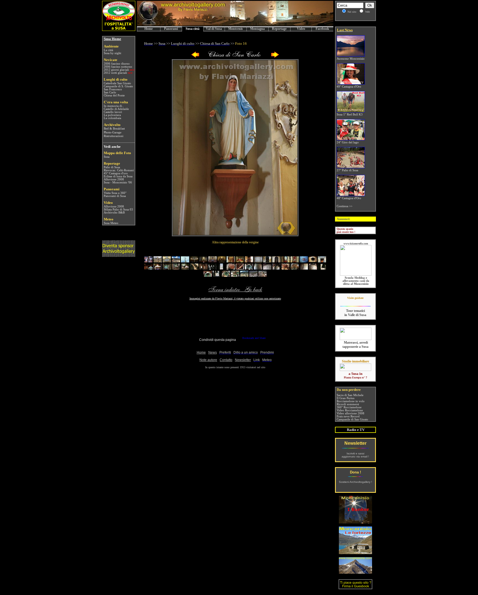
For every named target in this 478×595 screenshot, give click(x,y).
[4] (176, 261)
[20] (322, 261)
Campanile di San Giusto (352, 419)
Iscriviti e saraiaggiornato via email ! (355, 455)
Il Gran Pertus (345, 398)
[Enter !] (118, 255)
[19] (313, 261)
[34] (267, 268)
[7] (203, 261)
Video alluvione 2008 (350, 413)
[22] (158, 268)
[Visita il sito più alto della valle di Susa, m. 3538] (355, 572)
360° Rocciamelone (349, 407)
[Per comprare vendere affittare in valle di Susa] (355, 370)
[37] (294, 268)
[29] (221, 268)
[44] (235, 275)
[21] (148, 268)
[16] (285, 261)
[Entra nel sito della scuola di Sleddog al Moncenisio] (356, 274)
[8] (212, 261)
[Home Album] (235, 57)
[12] (249, 261)
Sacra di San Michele (350, 395)
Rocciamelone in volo (351, 401)
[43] (226, 275)
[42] (217, 275)
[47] (262, 275)
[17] (294, 261)
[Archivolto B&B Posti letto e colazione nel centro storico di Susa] (118, 29)
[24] (176, 268)
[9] (221, 261)
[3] (167, 261)
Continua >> (344, 206)
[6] (194, 261)
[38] (304, 268)
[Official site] (355, 302)
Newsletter (355, 443)
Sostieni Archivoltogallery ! (355, 481)
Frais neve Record (348, 416)
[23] (167, 268)
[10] (231, 261)
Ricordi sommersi (348, 404)
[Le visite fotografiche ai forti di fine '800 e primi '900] (355, 552)
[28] (212, 268)
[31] (240, 268)
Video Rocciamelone (350, 410)
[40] (322, 268)
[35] (276, 268)
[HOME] (235, 24)
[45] (244, 275)
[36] (285, 268)
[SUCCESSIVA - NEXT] (275, 57)
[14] (267, 261)
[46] (253, 275)
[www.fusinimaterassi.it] (356, 339)
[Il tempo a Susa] (103, 223)
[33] (258, 268)
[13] (258, 261)
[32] (249, 268)
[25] (185, 268)
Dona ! (355, 472)
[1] (148, 261)
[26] (194, 268)
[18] (304, 261)
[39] (313, 268)
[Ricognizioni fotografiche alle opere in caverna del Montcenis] (355, 522)
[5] (185, 261)
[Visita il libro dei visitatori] (355, 587)
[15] (276, 261)
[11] (240, 261)
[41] (208, 275)
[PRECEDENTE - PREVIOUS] (195, 57)
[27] (203, 268)
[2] (158, 261)
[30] (231, 268)
